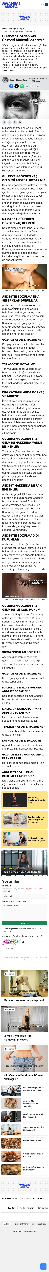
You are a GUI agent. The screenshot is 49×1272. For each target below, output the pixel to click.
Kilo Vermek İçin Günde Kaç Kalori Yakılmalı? (33, 1089)
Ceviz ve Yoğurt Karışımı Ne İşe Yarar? (33, 1168)
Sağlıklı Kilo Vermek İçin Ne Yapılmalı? (33, 1128)
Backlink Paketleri (26, 1208)
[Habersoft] (30, 1231)
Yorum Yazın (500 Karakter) (14, 901)
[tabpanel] (24, 863)
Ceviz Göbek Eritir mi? (32, 1140)
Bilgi (20, 29)
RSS (7, 1224)
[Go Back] (43, 1266)
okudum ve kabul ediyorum (22, 930)
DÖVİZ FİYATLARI (27, 1199)
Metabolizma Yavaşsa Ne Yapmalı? (24, 1000)
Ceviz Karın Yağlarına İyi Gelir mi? (33, 1155)
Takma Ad (6, 886)
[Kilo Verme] (24, 983)
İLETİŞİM (12, 1208)
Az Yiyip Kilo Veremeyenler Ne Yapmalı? (30, 1103)
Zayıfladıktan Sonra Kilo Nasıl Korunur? (33, 1115)
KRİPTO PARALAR (9, 1199)
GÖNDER (24, 923)
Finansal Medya (10, 29)
